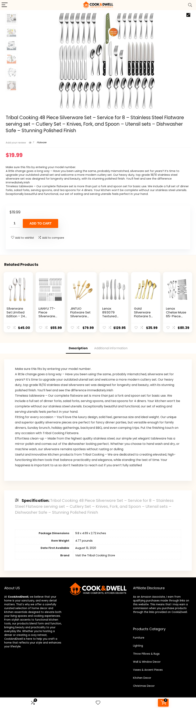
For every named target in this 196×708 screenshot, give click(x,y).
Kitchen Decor (142, 678)
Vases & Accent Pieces (148, 670)
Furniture (138, 638)
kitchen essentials (15, 612)
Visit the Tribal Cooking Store (95, 555)
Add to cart (40, 223)
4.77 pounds (84, 541)
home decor (39, 608)
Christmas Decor (144, 686)
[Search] (190, 5)
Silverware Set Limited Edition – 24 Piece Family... (16, 316)
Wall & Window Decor (147, 662)
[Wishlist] (98, 702)
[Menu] (4, 5)
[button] (188, 15)
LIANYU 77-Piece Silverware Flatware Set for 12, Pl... (48, 316)
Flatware (41, 142)
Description (78, 348)
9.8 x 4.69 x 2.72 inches (90, 533)
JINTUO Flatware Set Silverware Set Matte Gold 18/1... (80, 316)
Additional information (110, 348)
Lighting (138, 646)
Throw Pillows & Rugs (146, 654)
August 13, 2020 (85, 548)
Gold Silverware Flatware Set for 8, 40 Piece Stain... (144, 316)
